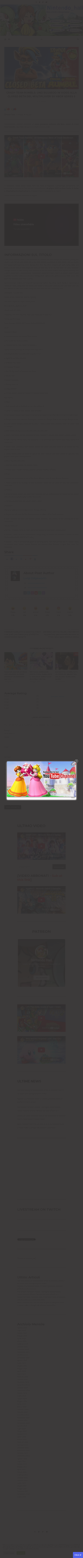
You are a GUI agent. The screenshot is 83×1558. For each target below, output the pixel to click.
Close (73, 798)
